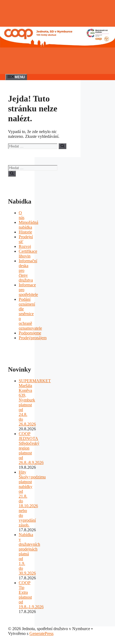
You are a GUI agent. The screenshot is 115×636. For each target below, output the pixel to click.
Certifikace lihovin (28, 253)
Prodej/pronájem (33, 337)
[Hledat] (62, 146)
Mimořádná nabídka (28, 224)
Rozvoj (25, 246)
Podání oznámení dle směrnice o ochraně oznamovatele (30, 313)
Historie (25, 232)
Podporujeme (30, 333)
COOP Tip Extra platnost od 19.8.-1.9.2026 (31, 594)
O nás (21, 215)
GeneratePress (41, 633)
